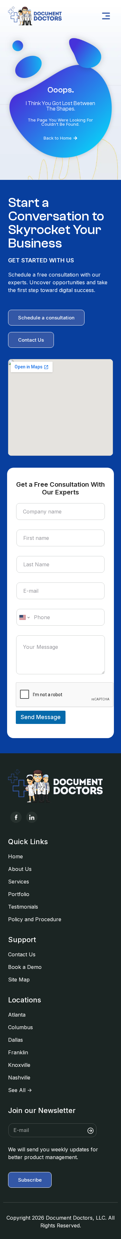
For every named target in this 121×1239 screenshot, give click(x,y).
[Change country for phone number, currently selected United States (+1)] (24, 617)
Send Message (41, 717)
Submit (105, 1130)
